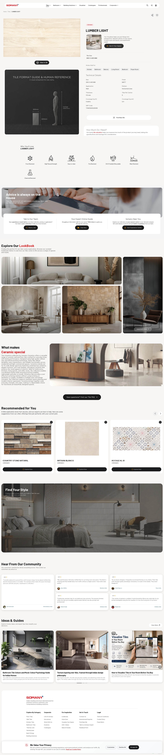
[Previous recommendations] (155, 413)
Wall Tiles (29, 719)
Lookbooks (65, 716)
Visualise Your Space (68, 722)
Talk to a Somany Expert (86, 725)
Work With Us (48, 722)
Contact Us (82, 716)
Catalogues (47, 727)
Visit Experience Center (134, 227)
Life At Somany (48, 716)
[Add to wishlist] (51, 422)
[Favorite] (157, 15)
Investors (46, 725)
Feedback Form (83, 727)
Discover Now (14, 499)
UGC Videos (65, 725)
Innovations (47, 719)
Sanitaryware (30, 730)
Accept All (134, 747)
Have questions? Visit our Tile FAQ (80, 397)
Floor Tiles (29, 716)
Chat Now (83, 227)
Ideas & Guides (66, 727)
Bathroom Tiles (30, 725)
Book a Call (32, 227)
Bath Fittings (30, 733)
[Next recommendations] (160, 413)
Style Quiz (65, 719)
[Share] (152, 15)
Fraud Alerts (100, 722)
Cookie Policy (101, 719)
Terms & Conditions (103, 716)
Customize (110, 747)
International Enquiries (85, 719)
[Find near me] (151, 5)
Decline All (122, 747)
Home (4, 11)
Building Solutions (31, 736)
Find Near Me (120, 117)
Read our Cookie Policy (73, 749)
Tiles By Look (30, 727)
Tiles (9, 11)
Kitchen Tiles (30, 722)
